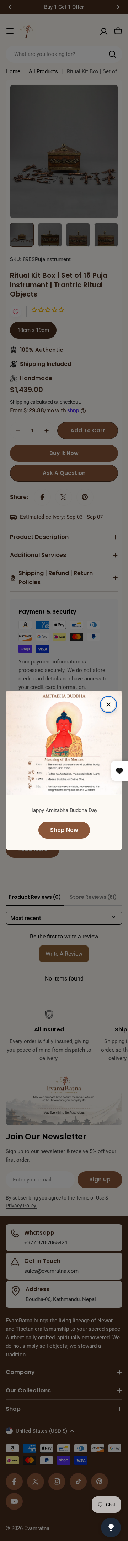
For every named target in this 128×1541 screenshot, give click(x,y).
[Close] (108, 704)
